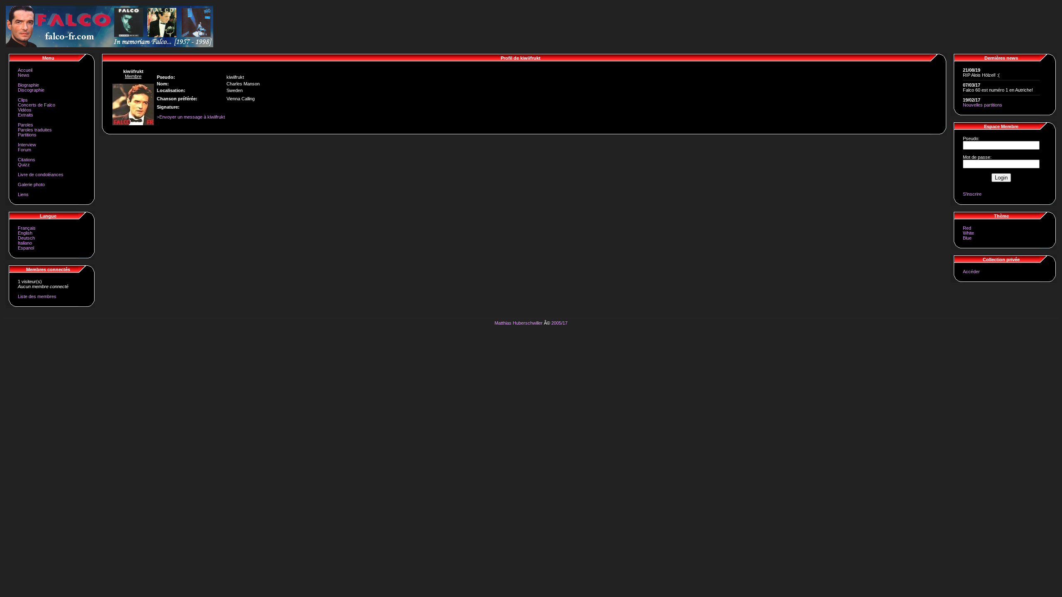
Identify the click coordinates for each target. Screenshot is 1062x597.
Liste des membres (37, 296)
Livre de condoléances (40, 174)
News (23, 75)
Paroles (25, 124)
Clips (23, 99)
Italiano (25, 242)
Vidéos (25, 109)
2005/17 (559, 322)
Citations (26, 159)
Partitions (27, 134)
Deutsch (26, 237)
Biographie (28, 85)
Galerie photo (31, 184)
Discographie (31, 89)
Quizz (24, 164)
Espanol (26, 247)
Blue (967, 237)
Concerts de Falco (36, 104)
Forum (24, 149)
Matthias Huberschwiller (518, 322)
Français (27, 228)
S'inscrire (972, 194)
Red (967, 228)
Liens (23, 194)
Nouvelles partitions (982, 104)
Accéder (971, 271)
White (968, 233)
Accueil (25, 70)
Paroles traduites (35, 129)
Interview (27, 144)
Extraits (25, 114)
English (25, 233)
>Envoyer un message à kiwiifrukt (191, 116)
